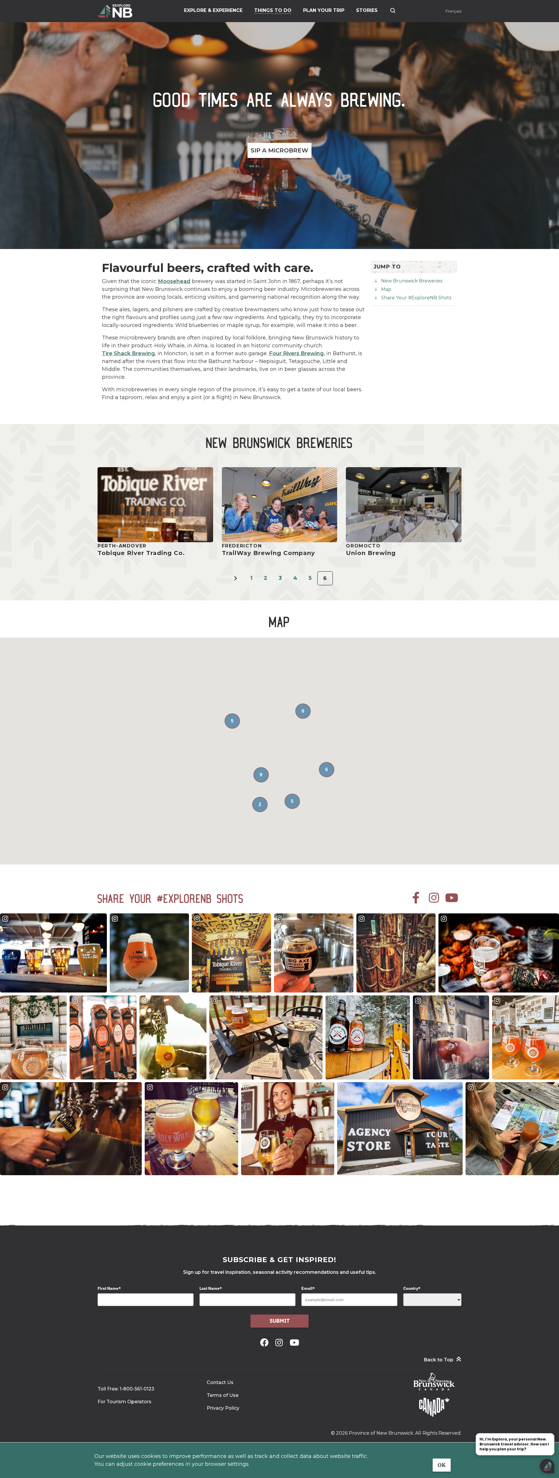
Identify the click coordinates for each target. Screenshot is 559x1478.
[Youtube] (294, 1343)
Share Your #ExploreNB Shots (416, 297)
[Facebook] (265, 1343)
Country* (411, 1288)
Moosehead (174, 281)
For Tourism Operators (124, 1401)
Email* (308, 1288)
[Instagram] (280, 1343)
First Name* (109, 1288)
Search (392, 10)
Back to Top (438, 1360)
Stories (367, 10)
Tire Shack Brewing (128, 353)
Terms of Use (222, 1395)
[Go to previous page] (235, 581)
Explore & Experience (213, 10)
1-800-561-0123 (137, 1389)
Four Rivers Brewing (296, 353)
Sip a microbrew (279, 150)
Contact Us (220, 1382)
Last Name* (210, 1288)
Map (386, 289)
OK (442, 1465)
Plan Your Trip (323, 10)
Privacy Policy (223, 1408)
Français (453, 11)
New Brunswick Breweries (411, 281)
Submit (280, 1320)
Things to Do (272, 10)
